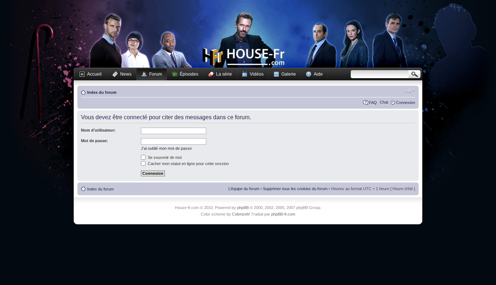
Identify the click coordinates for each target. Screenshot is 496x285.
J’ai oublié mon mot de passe (166, 148)
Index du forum (102, 92)
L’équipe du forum (243, 188)
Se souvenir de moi (164, 157)
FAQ (373, 102)
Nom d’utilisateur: (98, 130)
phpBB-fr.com (283, 214)
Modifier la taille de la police (409, 91)
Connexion (405, 102)
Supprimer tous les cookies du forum (295, 188)
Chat (384, 102)
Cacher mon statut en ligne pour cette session (188, 163)
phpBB (243, 207)
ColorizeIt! (241, 214)
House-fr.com (243, 57)
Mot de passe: (94, 141)
